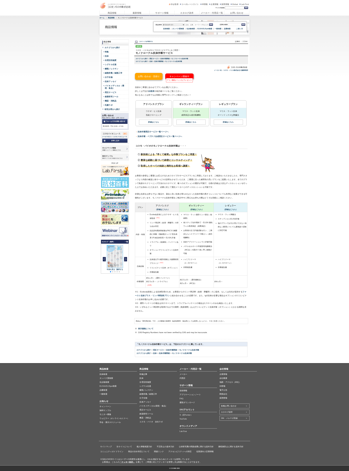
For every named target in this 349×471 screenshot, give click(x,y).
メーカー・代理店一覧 (212, 13)
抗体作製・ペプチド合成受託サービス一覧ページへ (160, 136)
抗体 (151, 61)
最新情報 (137, 13)
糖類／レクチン (111, 69)
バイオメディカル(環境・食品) (152, 406)
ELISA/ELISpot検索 (204, 29)
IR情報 (205, 4)
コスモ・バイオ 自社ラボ (151, 422)
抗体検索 (166, 29)
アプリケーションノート (190, 395)
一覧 (126, 242)
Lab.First (245, 4)
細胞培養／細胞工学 (113, 73)
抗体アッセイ (110, 81)
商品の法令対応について (138, 452)
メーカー (183, 374)
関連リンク (159, 452)
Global (235, 4)
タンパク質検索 (178, 29)
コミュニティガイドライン (111, 452)
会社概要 (223, 378)
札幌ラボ (109, 105)
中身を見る (111, 269)
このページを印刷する (146, 41)
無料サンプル (105, 410)
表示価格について (146, 328)
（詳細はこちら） (162, 209)
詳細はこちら (153, 122)
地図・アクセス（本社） (230, 382)
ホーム (102, 18)
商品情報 (112, 13)
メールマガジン (107, 136)
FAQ (181, 399)
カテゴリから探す (142, 58)
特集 (107, 52)
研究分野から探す (112, 109)
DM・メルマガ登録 (229, 418)
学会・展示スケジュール (110, 422)
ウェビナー (114, 418)
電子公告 (223, 390)
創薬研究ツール (111, 96)
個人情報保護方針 (144, 447)
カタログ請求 (186, 13)
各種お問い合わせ (229, 406)
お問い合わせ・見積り (149, 76)
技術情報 (183, 391)
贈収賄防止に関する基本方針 (231, 447)
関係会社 (223, 394)
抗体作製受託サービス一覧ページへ (153, 132)
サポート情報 (162, 13)
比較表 (151, 91)
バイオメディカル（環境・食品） (114, 87)
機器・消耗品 (110, 101)
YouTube (183, 419)
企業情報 (214, 4)
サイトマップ (106, 447)
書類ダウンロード (187, 402)
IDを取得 (174, 4)
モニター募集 (105, 414)
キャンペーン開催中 (179, 76)
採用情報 (225, 4)
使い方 (240, 29)
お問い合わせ (236, 13)
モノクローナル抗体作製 (179, 58)
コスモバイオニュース (120, 136)
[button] (125, 259)
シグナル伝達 (110, 64)
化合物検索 (190, 29)
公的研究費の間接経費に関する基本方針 (196, 447)
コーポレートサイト (190, 4)
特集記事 (143, 374)
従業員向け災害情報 (205, 452)
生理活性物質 (110, 60)
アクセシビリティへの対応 (180, 452)
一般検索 (218, 29)
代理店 (182, 378)
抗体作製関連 (165, 58)
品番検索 (227, 29)
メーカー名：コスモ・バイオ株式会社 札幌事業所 (231, 70)
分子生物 (109, 77)
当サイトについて (124, 447)
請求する (119, 269)
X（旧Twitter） (186, 415)
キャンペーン (105, 406)
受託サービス (154, 58)
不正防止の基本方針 (165, 447)
